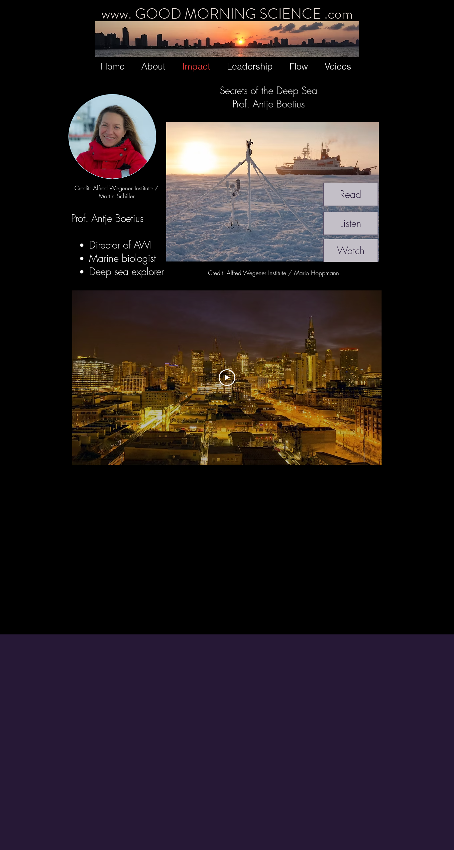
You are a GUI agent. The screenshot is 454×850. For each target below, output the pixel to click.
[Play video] (227, 377)
